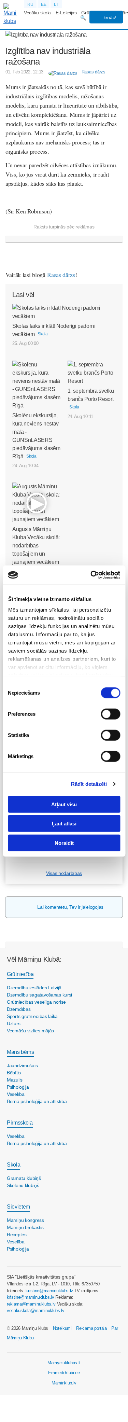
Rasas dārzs (61, 274)
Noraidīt (64, 843)
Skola (13, 1165)
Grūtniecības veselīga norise (36, 1002)
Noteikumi (62, 1328)
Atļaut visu (64, 804)
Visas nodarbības (64, 873)
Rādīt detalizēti (89, 784)
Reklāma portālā (91, 1328)
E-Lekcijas (66, 12)
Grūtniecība (20, 974)
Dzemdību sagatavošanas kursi (39, 995)
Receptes (17, 1234)
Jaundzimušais (22, 1065)
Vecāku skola (37, 12)
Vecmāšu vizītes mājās (30, 1030)
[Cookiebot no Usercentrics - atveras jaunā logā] (91, 575)
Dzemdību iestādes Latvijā (34, 987)
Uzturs (13, 1023)
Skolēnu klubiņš (23, 1185)
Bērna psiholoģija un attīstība (37, 1101)
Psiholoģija (18, 1087)
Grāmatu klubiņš (24, 1178)
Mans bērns (20, 1052)
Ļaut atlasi (64, 823)
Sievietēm (18, 1207)
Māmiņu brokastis (25, 1227)
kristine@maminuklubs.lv (49, 1290)
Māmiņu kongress (25, 1220)
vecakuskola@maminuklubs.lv (36, 1310)
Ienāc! (109, 17)
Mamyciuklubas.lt (64, 1362)
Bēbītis (14, 1072)
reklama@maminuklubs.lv (31, 1304)
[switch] (110, 713)
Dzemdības (18, 1009)
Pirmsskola (20, 1123)
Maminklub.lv (64, 1382)
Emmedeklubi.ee (64, 1372)
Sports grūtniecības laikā (32, 1016)
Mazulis (15, 1080)
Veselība (16, 1094)
